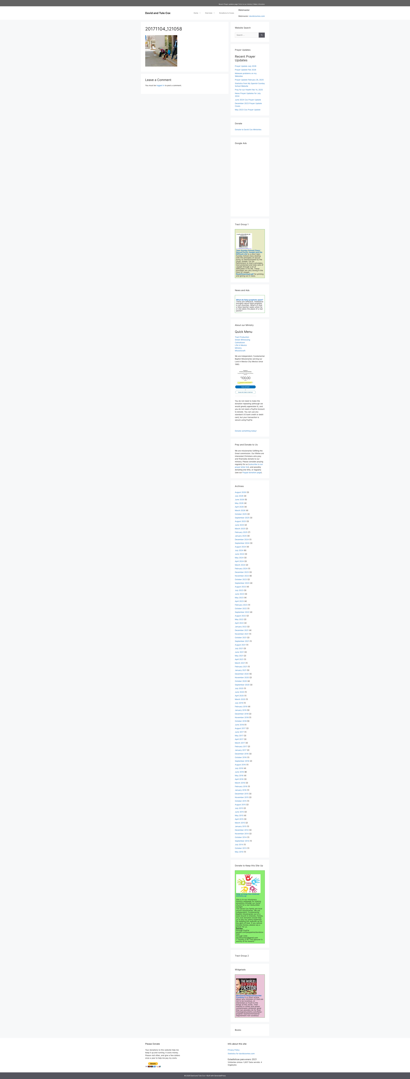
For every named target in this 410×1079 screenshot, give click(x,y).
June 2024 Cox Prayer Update (248, 100)
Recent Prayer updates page (228, 4)
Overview (208, 13)
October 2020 (241, 681)
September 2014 (242, 841)
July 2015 (239, 808)
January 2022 (241, 627)
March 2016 (240, 783)
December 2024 (242, 539)
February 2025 (241, 532)
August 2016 (240, 765)
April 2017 (239, 739)
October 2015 (241, 801)
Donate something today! (246, 431)
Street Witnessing (242, 340)
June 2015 (239, 812)
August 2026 (240, 492)
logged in (160, 85)
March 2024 (240, 565)
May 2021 (239, 656)
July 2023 (239, 590)
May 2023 (239, 598)
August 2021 (240, 645)
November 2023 (242, 576)
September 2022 (242, 612)
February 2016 (241, 786)
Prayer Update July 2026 (245, 66)
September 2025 (242, 518)
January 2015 (240, 826)
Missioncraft (240, 351)
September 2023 (242, 583)
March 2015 (240, 823)
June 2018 (239, 725)
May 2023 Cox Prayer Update (247, 110)
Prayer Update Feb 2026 (245, 70)
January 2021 (240, 670)
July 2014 (239, 844)
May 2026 (239, 503)
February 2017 (241, 746)
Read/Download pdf (245, 274)
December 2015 (241, 794)
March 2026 (240, 510)
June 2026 (239, 499)
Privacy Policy (233, 1050)
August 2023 (240, 587)
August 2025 (240, 521)
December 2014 (242, 830)
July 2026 (239, 496)
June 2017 (239, 732)
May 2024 (239, 558)
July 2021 (239, 648)
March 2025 (240, 529)
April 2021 (239, 659)
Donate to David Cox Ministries (248, 129)
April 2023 (239, 601)
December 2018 (241, 714)
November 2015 (242, 797)
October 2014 (241, 837)
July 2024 (239, 550)
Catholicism (240, 342)
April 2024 (239, 561)
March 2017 (240, 743)
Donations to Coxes (226, 13)
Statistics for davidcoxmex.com (241, 1054)
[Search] (262, 35)
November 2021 (242, 634)
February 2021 (241, 667)
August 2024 (240, 547)
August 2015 (240, 805)
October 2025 (241, 514)
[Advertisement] (250, 180)
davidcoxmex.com (257, 16)
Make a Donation (259, 4)
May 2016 (239, 775)
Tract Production (242, 337)
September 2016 (242, 761)
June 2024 (239, 554)
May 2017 (239, 736)
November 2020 (242, 677)
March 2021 (240, 663)
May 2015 (239, 815)
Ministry (238, 348)
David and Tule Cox (157, 13)
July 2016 (239, 768)
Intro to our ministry (245, 4)
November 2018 (242, 717)
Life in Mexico (241, 345)
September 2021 (242, 641)
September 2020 (242, 685)
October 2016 (241, 757)
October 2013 (241, 848)
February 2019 (241, 706)
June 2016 (239, 772)
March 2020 (240, 699)
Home (196, 13)
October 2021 (241, 637)
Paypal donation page (251, 472)
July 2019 (239, 703)
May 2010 (239, 852)
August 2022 (240, 616)
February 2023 (241, 605)
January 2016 (241, 790)
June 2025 (239, 525)
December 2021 (241, 630)
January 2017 (240, 750)
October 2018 (241, 721)
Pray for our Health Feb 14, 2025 (249, 90)
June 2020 (239, 692)
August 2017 (240, 728)
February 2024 (241, 568)
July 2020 (239, 688)
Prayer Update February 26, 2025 (249, 80)
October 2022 (241, 608)
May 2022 (239, 619)
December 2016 (242, 754)
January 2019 (241, 710)
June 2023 (239, 594)
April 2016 (239, 779)
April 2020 (239, 696)
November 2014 (242, 834)
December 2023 (242, 572)
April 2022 (239, 623)
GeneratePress (220, 1076)
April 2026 (239, 507)
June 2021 (239, 652)
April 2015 (239, 819)
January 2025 (241, 536)
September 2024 (242, 543)
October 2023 (241, 579)
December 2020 (242, 674)
